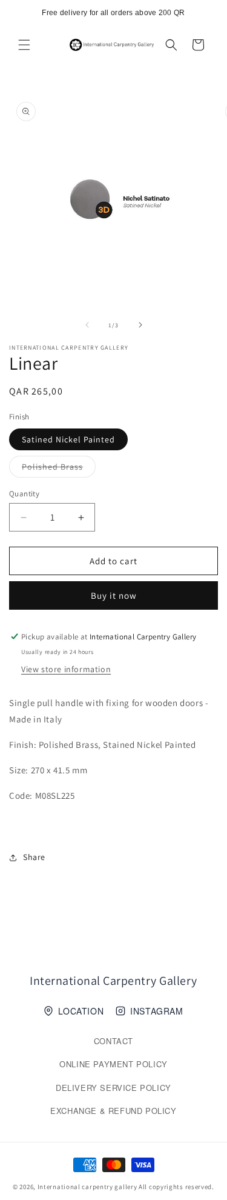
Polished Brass (59, 469)
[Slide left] (87, 325)
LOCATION (81, 1011)
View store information (66, 669)
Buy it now (114, 595)
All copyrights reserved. (176, 1186)
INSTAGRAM (156, 1011)
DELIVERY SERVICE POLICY (113, 1087)
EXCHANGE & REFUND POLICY (113, 1110)
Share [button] (34, 857)
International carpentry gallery (87, 1186)
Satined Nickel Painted (68, 439)
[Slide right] (140, 325)
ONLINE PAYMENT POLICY (113, 1064)
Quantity (24, 493)
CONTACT (113, 1041)
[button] (24, 45)
